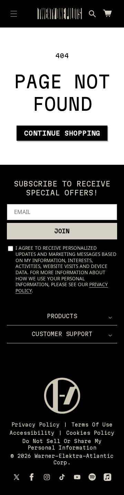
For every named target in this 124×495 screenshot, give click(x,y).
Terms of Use (92, 425)
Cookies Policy (90, 433)
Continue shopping (62, 133)
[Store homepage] (62, 396)
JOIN (62, 231)
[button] (13, 13)
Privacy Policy (35, 425)
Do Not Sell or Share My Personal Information (62, 444)
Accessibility (32, 433)
